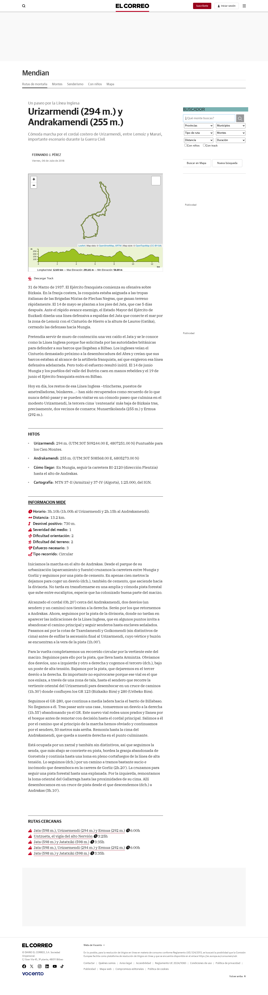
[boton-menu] (244, 6)
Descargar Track (43, 278)
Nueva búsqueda (227, 163)
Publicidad (90, 969)
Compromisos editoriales (130, 969)
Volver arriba (236, 976)
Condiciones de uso (201, 963)
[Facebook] (24, 966)
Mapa (110, 84)
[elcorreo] (37, 945)
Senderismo (75, 84)
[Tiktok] (62, 966)
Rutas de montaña (34, 84)
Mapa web (106, 969)
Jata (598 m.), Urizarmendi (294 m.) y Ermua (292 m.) (79, 830)
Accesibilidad (143, 963)
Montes (57, 84)
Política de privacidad (228, 963)
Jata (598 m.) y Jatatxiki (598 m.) (61, 841)
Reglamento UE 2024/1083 (170, 963)
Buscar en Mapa (196, 163)
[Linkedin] (47, 966)
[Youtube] (55, 966)
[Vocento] (33, 973)
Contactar (89, 963)
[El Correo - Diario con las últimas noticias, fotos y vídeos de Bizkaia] (132, 6)
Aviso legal (125, 963)
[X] (32, 966)
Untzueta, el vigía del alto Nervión (63, 835)
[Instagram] (39, 966)
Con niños (95, 84)
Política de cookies (158, 969)
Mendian (35, 73)
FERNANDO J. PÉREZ (46, 155)
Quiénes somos (107, 963)
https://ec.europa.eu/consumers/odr (218, 956)
